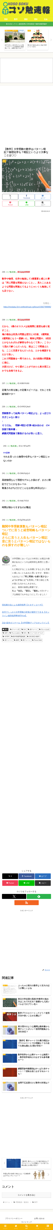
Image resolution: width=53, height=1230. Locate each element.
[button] (43, 203)
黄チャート (26, 640)
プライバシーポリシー (13, 1218)
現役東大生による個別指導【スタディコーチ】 (22, 605)
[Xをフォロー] (14, 896)
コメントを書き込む (26, 1195)
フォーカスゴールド (36, 633)
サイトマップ (26, 1222)
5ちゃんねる (15, 633)
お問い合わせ (39, 1218)
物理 (17, 640)
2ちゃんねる (45, 629)
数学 (6, 629)
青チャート (8, 640)
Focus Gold (38, 640)
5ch (25, 633)
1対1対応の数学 (34, 636)
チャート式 (15, 629)
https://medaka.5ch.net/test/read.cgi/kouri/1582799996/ (27, 307)
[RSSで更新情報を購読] (26, 902)
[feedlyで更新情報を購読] (39, 896)
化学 (6, 633)
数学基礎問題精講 (19, 636)
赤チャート (33, 629)
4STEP (7, 636)
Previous (2, 40)
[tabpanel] (15, 39)
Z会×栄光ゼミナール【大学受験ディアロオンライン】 (26, 623)
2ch (24, 629)
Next (51, 40)
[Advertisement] (26, 116)
